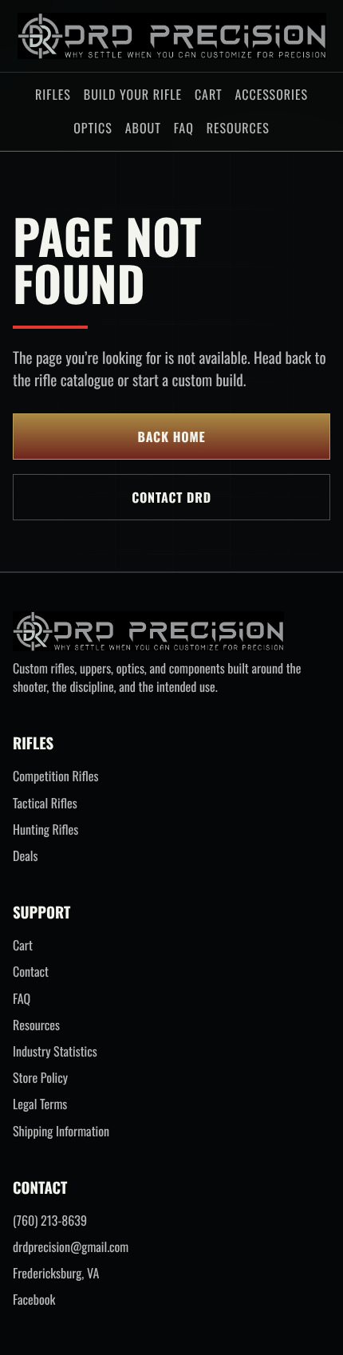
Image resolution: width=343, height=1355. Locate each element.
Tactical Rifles (45, 803)
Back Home (172, 436)
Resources (238, 127)
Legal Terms (40, 1104)
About (143, 127)
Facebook (34, 1299)
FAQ (184, 127)
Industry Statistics (55, 1051)
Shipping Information (61, 1131)
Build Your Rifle (133, 94)
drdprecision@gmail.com (70, 1247)
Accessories (271, 94)
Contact (31, 971)
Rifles (53, 94)
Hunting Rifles (45, 829)
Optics (92, 127)
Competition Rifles (55, 776)
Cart (209, 94)
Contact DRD (171, 497)
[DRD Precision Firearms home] (172, 36)
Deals (25, 856)
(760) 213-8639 (50, 1220)
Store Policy (40, 1078)
